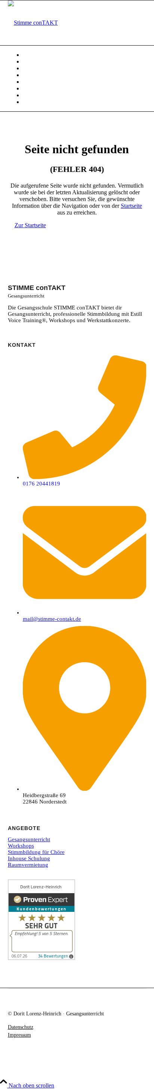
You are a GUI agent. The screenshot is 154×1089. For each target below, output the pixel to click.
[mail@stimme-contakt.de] (85, 613)
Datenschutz (20, 1027)
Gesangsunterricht (29, 839)
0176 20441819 (41, 484)
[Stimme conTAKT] (33, 22)
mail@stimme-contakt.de (52, 619)
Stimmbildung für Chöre (36, 852)
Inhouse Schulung (29, 858)
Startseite (131, 206)
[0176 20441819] (85, 477)
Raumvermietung (28, 865)
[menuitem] (85, 55)
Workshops (21, 846)
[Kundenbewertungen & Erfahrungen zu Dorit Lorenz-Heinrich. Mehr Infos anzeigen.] (41, 958)
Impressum (19, 1035)
